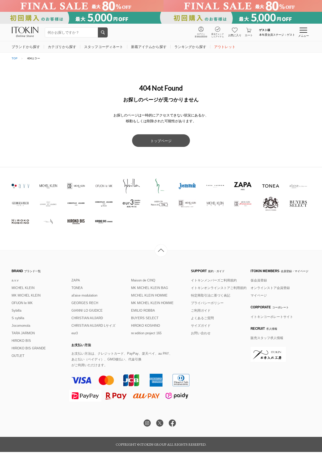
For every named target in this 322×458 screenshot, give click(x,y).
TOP (14, 58)
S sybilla (18, 318)
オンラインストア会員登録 (270, 288)
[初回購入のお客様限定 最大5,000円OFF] (161, 18)
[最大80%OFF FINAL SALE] (161, 6)
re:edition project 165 (146, 333)
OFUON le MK (22, 303)
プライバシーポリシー (207, 303)
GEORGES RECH (84, 303)
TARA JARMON (23, 333)
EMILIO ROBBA (143, 310)
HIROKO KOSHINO (145, 325)
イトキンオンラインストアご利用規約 (219, 288)
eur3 (74, 333)
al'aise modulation (84, 295)
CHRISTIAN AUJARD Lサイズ (93, 325)
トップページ (161, 141)
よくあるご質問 (202, 318)
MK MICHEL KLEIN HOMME (152, 303)
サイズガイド (201, 325)
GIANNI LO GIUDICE (87, 310)
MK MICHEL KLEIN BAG (149, 288)
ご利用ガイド (201, 310)
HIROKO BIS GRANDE (29, 348)
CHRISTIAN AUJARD (87, 318)
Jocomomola (21, 325)
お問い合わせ (201, 333)
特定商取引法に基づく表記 (210, 295)
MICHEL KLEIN (23, 288)
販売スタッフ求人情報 (267, 338)
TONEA (77, 288)
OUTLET (18, 356)
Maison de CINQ (143, 280)
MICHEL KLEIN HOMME (149, 295)
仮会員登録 (259, 280)
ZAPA (75, 280)
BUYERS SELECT (144, 318)
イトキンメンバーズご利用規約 (214, 280)
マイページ (259, 295)
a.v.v (15, 280)
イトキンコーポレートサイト (272, 317)
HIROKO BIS (21, 341)
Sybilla (16, 310)
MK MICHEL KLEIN (26, 295)
